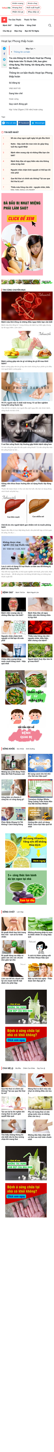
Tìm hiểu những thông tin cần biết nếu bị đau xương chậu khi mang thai (12, 1137)
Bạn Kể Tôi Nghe (32, 31)
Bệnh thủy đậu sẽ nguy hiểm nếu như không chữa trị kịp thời (39, 615)
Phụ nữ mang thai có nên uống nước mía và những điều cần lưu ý (39, 1114)
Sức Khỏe (20, 749)
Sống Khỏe (19, 25)
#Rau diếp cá (33, 12)
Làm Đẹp (20, 912)
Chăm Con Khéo (29, 1068)
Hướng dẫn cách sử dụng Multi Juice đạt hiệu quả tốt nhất (40, 824)
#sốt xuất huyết (33, 8)
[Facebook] (4, 54)
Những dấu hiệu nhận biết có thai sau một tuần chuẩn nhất (40, 1137)
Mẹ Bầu (18, 1068)
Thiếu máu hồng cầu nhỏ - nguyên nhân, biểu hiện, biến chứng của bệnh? (39, 638)
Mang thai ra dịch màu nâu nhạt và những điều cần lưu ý (40, 1091)
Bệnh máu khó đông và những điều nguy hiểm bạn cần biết (26, 322)
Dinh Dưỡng (30, 749)
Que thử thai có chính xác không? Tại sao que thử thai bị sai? (13, 1091)
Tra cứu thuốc (14, 20)
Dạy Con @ (41, 1068)
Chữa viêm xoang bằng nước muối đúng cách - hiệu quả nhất (13, 661)
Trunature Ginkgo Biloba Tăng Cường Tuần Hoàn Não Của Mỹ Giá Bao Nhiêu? (40, 801)
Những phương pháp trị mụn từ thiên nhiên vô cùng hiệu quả (40, 934)
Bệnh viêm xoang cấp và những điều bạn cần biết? (12, 614)
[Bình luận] (4, 65)
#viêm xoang (17, 3)
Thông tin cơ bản (22, 52)
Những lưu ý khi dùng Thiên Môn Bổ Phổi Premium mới (13, 773)
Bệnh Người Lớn (33, 592)
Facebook (24, 123)
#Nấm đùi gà (17, 12)
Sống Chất (31, 25)
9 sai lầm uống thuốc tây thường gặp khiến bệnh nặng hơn (26, 444)
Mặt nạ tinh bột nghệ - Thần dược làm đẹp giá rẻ (40, 980)
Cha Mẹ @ (7, 31)
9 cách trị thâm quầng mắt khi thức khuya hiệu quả (39, 956)
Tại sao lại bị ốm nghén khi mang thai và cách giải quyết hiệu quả (13, 1114)
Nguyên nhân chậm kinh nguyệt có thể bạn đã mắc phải (12, 638)
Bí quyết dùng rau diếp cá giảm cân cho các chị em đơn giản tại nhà (12, 957)
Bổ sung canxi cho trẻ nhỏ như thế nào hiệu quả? (39, 775)
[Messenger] (4, 59)
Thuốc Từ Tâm (30, 20)
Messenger (40, 123)
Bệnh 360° (7, 25)
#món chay (32, 3)
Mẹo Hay (18, 31)
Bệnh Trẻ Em (20, 592)
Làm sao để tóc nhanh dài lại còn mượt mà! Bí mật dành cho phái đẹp (12, 981)
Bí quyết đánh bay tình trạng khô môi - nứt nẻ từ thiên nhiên (13, 934)
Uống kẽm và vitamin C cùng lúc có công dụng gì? (12, 798)
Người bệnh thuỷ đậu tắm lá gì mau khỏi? (40, 660)
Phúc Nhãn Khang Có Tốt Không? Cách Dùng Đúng (12, 823)
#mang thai (17, 8)
